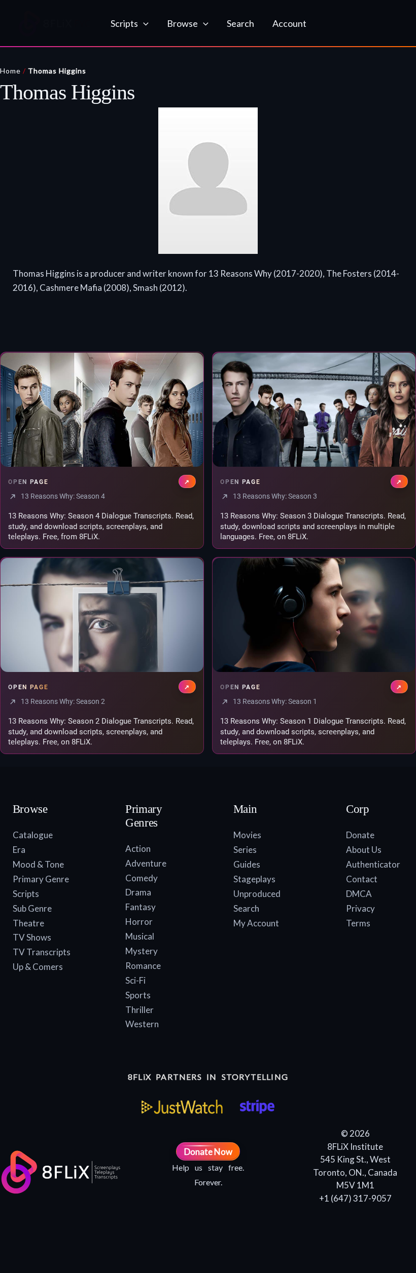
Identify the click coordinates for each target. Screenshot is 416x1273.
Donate (360, 835)
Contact (361, 879)
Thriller (139, 1009)
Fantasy (140, 907)
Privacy (360, 908)
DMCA (359, 893)
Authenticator (373, 864)
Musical (139, 936)
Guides (246, 864)
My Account (256, 923)
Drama (138, 892)
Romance (143, 965)
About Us (364, 849)
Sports (138, 995)
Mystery (141, 951)
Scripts (26, 893)
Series (245, 849)
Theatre (28, 923)
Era (19, 849)
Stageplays (254, 879)
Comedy (141, 878)
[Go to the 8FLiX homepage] (54, 23)
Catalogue (33, 835)
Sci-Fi (135, 980)
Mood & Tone (38, 864)
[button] (143, 23)
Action (138, 848)
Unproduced (257, 893)
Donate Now (208, 1151)
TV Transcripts (42, 952)
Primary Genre (41, 879)
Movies (247, 835)
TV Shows (32, 937)
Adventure (145, 863)
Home (10, 70)
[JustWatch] (182, 1107)
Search (246, 908)
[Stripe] (257, 1107)
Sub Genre (32, 908)
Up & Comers (38, 966)
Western (142, 1024)
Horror (139, 921)
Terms (358, 923)
